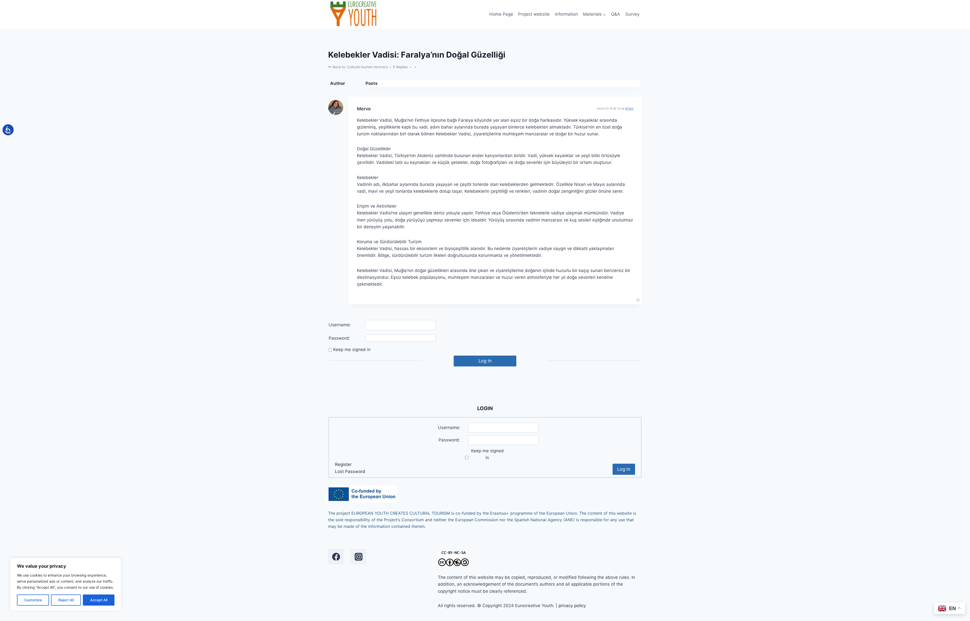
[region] (65, 584)
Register (343, 464)
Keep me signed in (352, 349)
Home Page (501, 14)
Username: (340, 324)
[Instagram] (358, 556)
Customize (33, 600)
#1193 (629, 108)
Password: (339, 338)
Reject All (66, 600)
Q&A (615, 14)
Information (566, 14)
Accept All (98, 600)
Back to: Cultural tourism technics (360, 67)
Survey (632, 14)
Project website (534, 14)
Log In (485, 360)
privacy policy (572, 605)
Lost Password (350, 471)
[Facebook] (336, 556)
